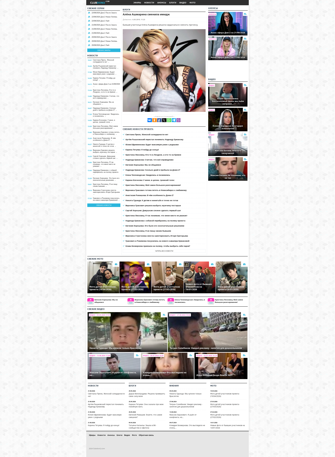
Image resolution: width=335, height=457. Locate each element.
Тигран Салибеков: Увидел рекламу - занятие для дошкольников (186, 405)
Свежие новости (103, 205)
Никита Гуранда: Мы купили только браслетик (185, 394)
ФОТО (192, 2)
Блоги (126, 9)
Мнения (174, 386)
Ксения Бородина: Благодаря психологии (228, 127)
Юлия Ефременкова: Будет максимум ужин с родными (105, 73)
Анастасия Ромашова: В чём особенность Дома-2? (104, 139)
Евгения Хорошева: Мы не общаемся (103, 103)
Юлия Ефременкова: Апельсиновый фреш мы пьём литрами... (228, 101)
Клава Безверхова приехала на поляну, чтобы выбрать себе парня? (157, 246)
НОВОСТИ (149, 2)
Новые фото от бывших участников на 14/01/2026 (227, 426)
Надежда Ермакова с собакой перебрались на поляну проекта (105, 172)
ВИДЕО (182, 2)
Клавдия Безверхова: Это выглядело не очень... (187, 426)
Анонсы (213, 8)
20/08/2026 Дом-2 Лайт (101, 45)
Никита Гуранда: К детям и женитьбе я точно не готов (104, 145)
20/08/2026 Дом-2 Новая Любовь (104, 41)
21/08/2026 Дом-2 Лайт (101, 33)
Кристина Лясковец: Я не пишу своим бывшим (105, 185)
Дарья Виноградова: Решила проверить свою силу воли (147, 394)
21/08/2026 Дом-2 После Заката (104, 25)
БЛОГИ (172, 2)
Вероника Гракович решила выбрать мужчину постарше (105, 151)
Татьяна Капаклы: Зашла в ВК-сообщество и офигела (142, 426)
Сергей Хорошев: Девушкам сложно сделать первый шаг (105, 157)
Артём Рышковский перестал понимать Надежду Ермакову (106, 67)
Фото (213, 386)
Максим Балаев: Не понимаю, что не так (227, 176)
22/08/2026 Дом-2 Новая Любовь (104, 17)
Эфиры (92, 435)
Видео (212, 79)
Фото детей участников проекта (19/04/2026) (224, 394)
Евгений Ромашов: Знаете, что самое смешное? (145, 415)
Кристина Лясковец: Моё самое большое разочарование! (105, 127)
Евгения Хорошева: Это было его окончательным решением (106, 179)
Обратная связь (146, 435)
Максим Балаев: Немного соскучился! (228, 151)
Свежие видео (96, 309)
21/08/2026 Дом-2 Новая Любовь (104, 29)
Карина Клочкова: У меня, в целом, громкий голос (104, 121)
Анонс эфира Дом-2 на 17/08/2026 (228, 57)
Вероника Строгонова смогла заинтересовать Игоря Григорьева (106, 192)
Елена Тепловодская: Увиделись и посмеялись (106, 115)
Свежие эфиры (103, 50)
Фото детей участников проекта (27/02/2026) (224, 415)
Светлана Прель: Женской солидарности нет (103, 61)
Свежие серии (95, 8)
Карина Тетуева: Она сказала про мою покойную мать (146, 405)
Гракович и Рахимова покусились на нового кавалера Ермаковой (106, 199)
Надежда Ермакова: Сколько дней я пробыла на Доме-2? (105, 109)
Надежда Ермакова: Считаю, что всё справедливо (106, 97)
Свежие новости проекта (138, 129)
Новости (92, 55)
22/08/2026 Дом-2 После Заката (104, 13)
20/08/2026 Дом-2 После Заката (104, 37)
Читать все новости (164, 251)
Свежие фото (95, 259)
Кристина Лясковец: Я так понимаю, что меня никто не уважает (104, 164)
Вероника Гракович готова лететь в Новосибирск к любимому (106, 133)
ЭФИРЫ (137, 2)
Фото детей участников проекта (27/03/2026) (224, 405)
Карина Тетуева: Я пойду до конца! (104, 79)
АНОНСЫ (161, 2)
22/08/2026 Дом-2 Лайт (101, 21)
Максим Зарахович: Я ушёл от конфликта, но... (183, 415)
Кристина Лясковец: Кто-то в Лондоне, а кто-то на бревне (105, 91)
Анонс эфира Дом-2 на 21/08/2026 (106, 85)
